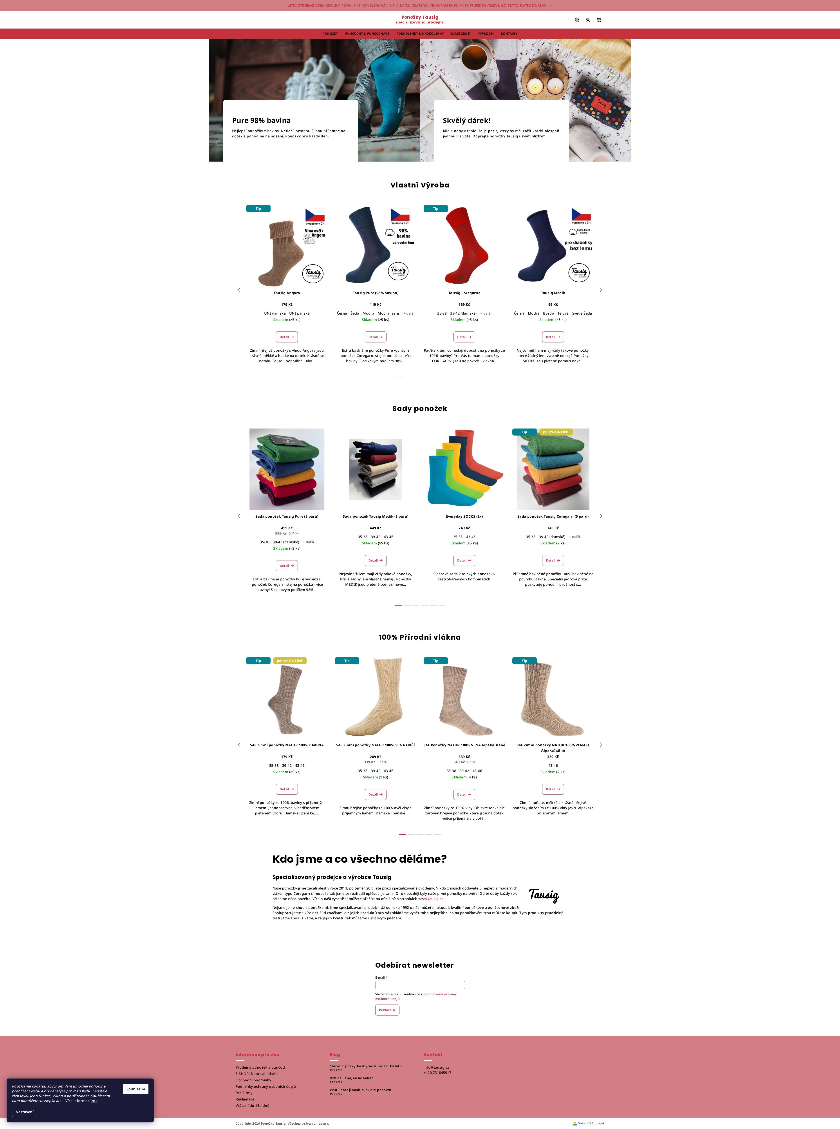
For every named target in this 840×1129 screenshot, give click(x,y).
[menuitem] (330, 34)
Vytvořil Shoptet (591, 1123)
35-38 (442, 313)
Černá (342, 313)
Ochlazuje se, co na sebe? (351, 1078)
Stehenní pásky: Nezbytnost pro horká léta (366, 1066)
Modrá (368, 313)
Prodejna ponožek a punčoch (261, 1067)
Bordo (548, 313)
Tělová (563, 313)
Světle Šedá (582, 313)
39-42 (375, 536)
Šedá (355, 313)
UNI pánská (299, 313)
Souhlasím (135, 1089)
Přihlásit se (387, 1010)
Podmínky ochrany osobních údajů (266, 1086)
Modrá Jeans (389, 313)
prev (239, 289)
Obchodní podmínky (253, 1080)
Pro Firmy (244, 1092)
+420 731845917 (438, 1072)
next (601, 289)
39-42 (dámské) (463, 313)
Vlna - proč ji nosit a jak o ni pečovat (361, 1089)
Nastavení (25, 1111)
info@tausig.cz (436, 1067)
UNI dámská (275, 313)
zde (94, 1100)
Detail (284, 337)
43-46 (388, 536)
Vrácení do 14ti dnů (253, 1105)
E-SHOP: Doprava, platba (257, 1073)
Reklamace (245, 1099)
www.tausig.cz (430, 898)
